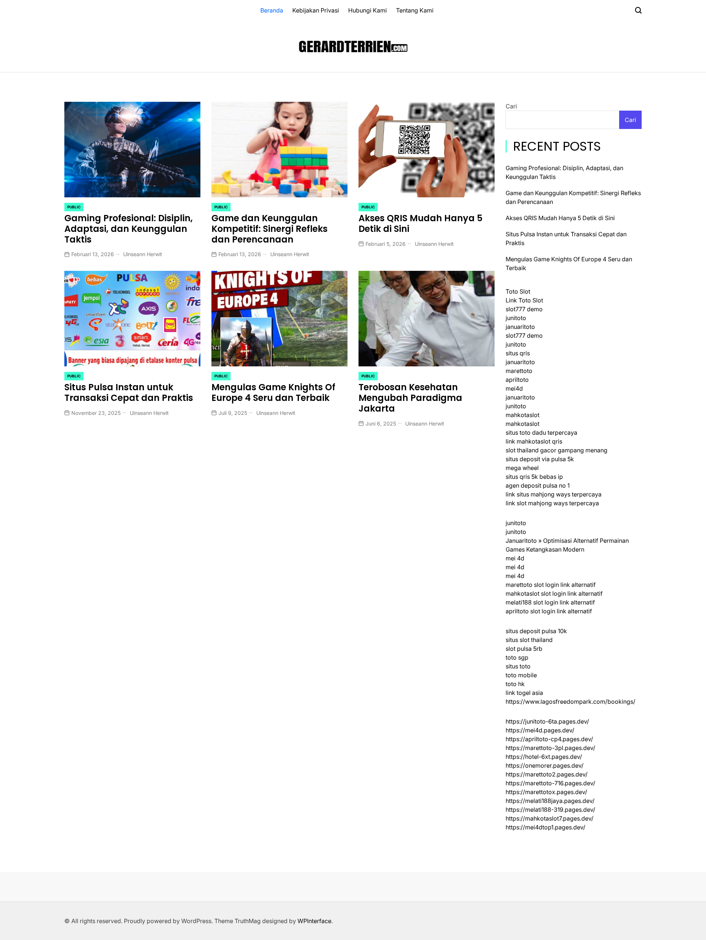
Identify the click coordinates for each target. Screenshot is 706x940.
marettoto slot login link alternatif (551, 584)
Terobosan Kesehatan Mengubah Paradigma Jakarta (410, 398)
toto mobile (521, 675)
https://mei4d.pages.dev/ (540, 730)
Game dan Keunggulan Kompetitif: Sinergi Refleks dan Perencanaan (269, 228)
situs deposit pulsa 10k (536, 631)
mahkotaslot (522, 415)
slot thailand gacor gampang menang (556, 450)
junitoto (516, 318)
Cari (511, 106)
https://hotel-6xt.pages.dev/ (544, 756)
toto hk (515, 684)
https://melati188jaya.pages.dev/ (550, 800)
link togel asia (524, 692)
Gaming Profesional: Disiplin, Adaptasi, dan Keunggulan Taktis (128, 228)
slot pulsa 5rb (524, 648)
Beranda (271, 10)
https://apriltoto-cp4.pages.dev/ (549, 739)
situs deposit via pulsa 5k (540, 459)
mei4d (514, 388)
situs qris (518, 353)
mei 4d (515, 558)
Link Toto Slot (524, 300)
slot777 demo (524, 309)
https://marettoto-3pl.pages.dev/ (550, 747)
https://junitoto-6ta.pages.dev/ (547, 721)
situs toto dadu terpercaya (541, 432)
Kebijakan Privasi (315, 10)
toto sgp (517, 657)
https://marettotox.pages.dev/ (546, 792)
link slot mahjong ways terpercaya (552, 503)
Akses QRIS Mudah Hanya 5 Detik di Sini (420, 223)
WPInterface (314, 921)
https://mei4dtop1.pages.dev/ (545, 827)
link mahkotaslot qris (534, 441)
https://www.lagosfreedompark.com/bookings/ (570, 701)
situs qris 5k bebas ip (534, 476)
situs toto (518, 666)
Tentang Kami (415, 10)
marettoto (519, 370)
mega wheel (522, 467)
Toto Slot (518, 291)
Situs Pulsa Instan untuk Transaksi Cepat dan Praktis (128, 392)
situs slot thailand (529, 639)
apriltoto (517, 379)
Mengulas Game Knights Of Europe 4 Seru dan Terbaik (273, 392)
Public (74, 207)
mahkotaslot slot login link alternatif (554, 593)
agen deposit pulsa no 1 (538, 485)
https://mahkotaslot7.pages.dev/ (549, 818)
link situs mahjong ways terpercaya (554, 494)
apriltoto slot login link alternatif (549, 611)
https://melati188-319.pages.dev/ (550, 809)
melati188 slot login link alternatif (550, 602)
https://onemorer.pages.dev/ (545, 765)
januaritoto (520, 326)
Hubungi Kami (367, 10)
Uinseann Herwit (142, 254)
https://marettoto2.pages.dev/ (547, 774)
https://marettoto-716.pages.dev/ (550, 783)
